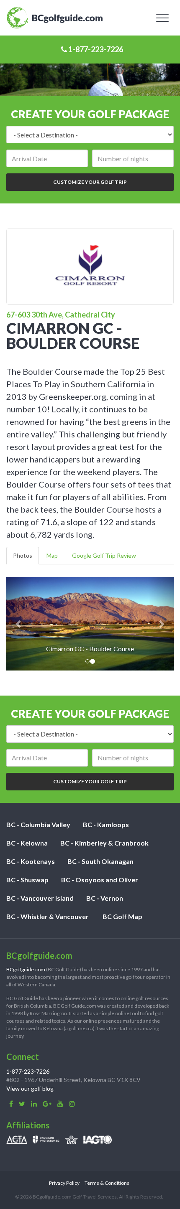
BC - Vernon (104, 898)
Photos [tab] (22, 555)
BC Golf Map (122, 916)
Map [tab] (52, 555)
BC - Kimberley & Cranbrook (104, 843)
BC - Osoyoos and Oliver (99, 880)
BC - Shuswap (27, 880)
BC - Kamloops (106, 824)
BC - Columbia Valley (38, 824)
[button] (18, 624)
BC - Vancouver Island (40, 898)
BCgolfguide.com (25, 969)
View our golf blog (30, 1088)
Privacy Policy (64, 1183)
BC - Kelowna (27, 843)
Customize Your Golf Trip (90, 182)
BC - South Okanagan (100, 861)
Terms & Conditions (107, 1183)
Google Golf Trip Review (104, 555)
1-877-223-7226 (95, 49)
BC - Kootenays (30, 861)
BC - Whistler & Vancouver (47, 916)
